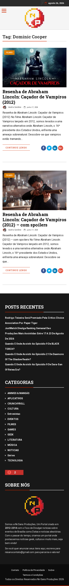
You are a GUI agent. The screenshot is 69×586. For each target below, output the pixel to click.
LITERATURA (15, 439)
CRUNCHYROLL (16, 403)
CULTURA (13, 408)
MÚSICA (12, 445)
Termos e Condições (33, 575)
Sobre (51, 570)
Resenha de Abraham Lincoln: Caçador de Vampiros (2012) (34, 97)
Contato (15, 570)
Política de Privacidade (34, 570)
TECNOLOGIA (15, 460)
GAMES (12, 429)
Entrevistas (14, 414)
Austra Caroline (14, 107)
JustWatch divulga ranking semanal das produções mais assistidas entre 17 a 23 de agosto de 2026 (34, 333)
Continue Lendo (16, 147)
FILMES (9, 52)
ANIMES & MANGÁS (18, 393)
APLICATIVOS (15, 398)
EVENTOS (13, 419)
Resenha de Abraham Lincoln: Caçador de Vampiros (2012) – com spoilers (34, 219)
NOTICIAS (13, 450)
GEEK (10, 434)
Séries (11, 455)
